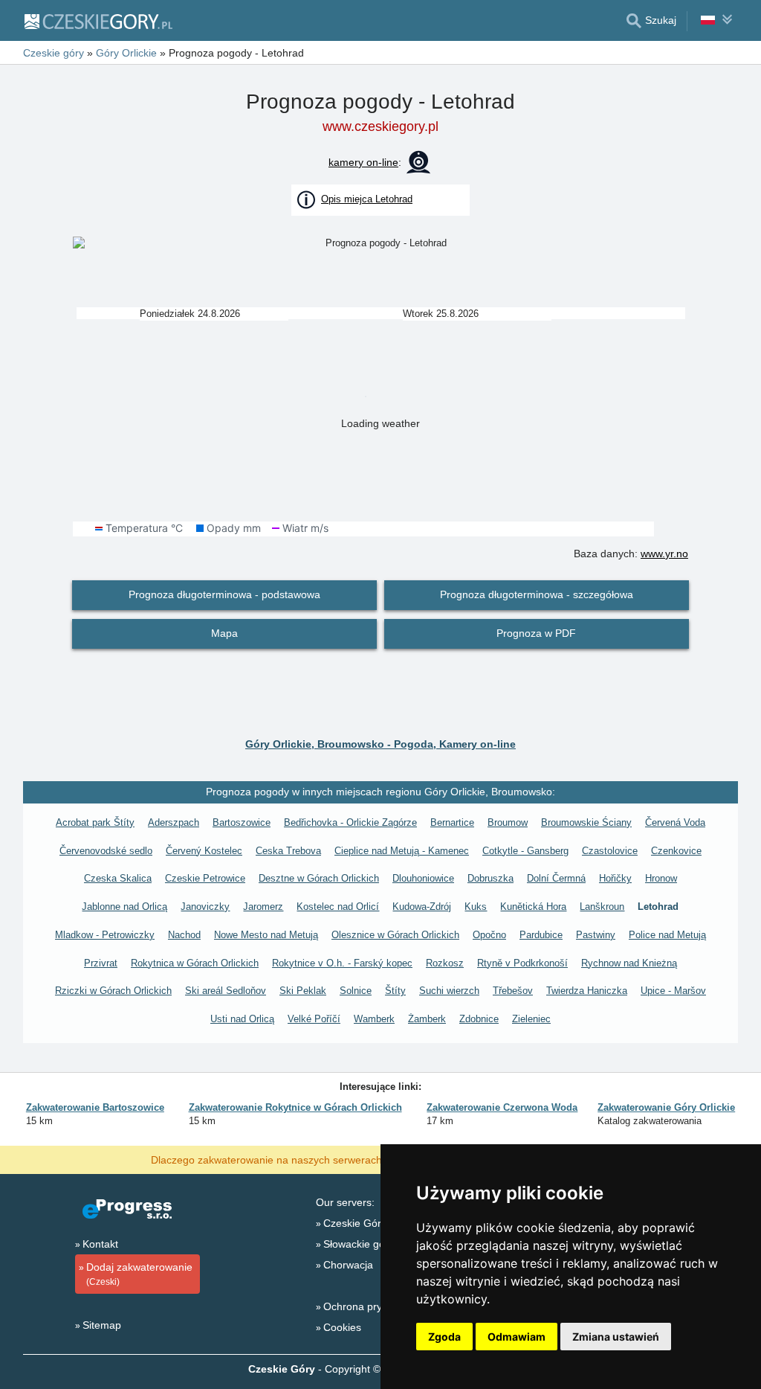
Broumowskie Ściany (586, 822)
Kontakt (100, 1244)
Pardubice (541, 934)
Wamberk (374, 1018)
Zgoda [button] (444, 1336)
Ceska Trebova (288, 850)
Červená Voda (675, 822)
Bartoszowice (242, 822)
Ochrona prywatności (373, 1306)
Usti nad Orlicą (242, 1018)
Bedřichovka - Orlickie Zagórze (350, 822)
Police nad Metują (667, 934)
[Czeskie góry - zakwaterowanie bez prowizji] (97, 21)
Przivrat (100, 963)
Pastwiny (595, 934)
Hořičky (615, 878)
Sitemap (101, 1325)
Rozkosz (445, 963)
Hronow (661, 878)
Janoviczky (205, 906)
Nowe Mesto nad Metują (266, 934)
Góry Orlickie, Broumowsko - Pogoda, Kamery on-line (380, 744)
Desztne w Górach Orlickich (319, 878)
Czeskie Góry (354, 1223)
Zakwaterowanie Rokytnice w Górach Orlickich (295, 1107)
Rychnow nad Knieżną (629, 963)
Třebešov (513, 990)
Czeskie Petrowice (205, 878)
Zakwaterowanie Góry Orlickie (666, 1107)
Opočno (489, 934)
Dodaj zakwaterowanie (139, 1274)
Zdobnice (479, 1018)
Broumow (508, 822)
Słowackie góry (358, 1244)
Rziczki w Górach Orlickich (113, 990)
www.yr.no (664, 553)
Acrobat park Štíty (95, 822)
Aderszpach (173, 822)
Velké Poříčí (314, 1018)
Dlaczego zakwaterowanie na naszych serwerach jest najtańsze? (303, 1159)
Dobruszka (490, 878)
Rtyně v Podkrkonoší (522, 963)
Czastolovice (610, 850)
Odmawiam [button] (516, 1336)
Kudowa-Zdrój (421, 906)
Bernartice (452, 822)
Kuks (475, 906)
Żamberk (427, 1018)
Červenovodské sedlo (105, 850)
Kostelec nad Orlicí (338, 906)
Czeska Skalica (118, 878)
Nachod (184, 934)
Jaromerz (263, 906)
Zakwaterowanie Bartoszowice (95, 1107)
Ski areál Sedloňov (225, 990)
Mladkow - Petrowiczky (105, 934)
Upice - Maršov (673, 990)
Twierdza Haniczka (586, 990)
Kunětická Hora (533, 906)
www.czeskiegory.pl (380, 126)
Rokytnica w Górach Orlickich (195, 963)
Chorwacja (348, 1265)
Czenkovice (676, 850)
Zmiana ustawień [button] (615, 1336)
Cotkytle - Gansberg (525, 850)
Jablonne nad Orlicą (124, 906)
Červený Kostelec (204, 850)
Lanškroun (602, 906)
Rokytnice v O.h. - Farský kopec (342, 963)
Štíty (395, 990)
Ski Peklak (302, 990)
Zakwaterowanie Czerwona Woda (502, 1107)
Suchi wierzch (449, 990)
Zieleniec (531, 1018)
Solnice (356, 990)
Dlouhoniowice (423, 878)
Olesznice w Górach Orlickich (395, 934)
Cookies (342, 1327)
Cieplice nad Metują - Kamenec (401, 850)
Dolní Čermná (556, 878)
